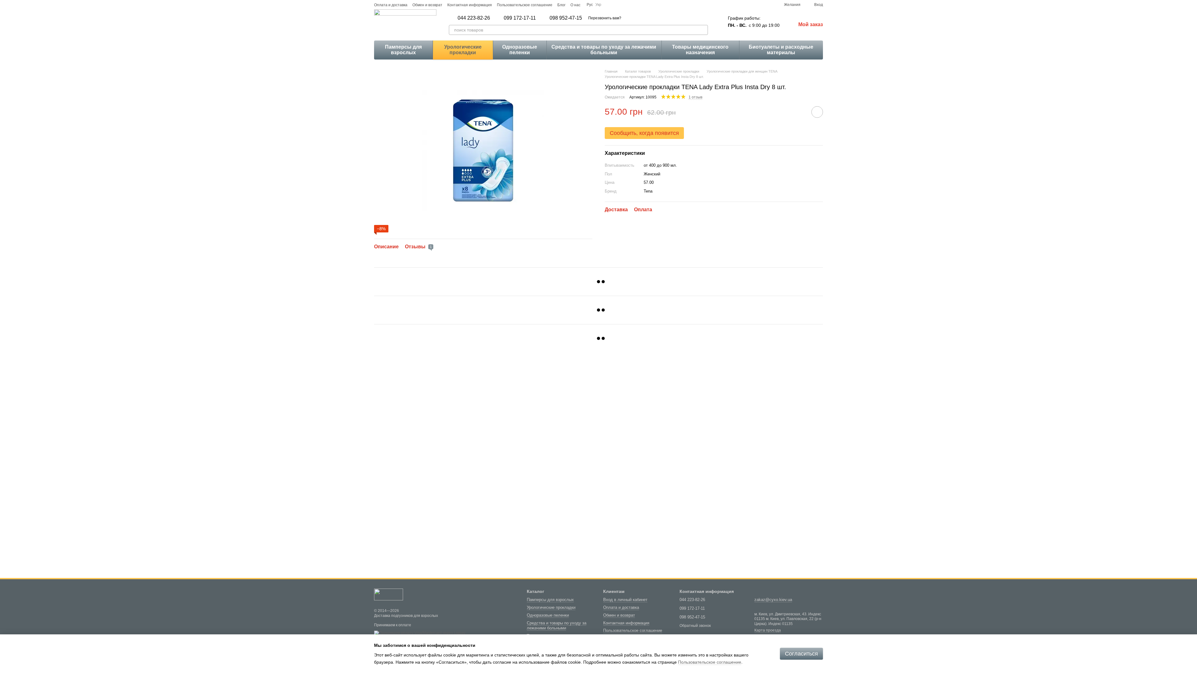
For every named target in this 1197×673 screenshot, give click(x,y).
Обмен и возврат (427, 5)
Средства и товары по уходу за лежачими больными (603, 49)
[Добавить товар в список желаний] (817, 112)
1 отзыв (695, 97)
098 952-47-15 (566, 18)
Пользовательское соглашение (524, 5)
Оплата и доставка (390, 5)
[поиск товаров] (703, 30)
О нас (575, 5)
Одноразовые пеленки (519, 49)
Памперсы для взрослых (403, 49)
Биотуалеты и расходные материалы (781, 49)
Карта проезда (767, 630)
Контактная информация (469, 5)
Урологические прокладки (463, 49)
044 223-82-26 (474, 18)
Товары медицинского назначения (700, 49)
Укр (598, 5)
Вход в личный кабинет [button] (625, 599)
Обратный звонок (695, 625)
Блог (561, 5)
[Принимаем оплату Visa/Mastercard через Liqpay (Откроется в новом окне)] (419, 633)
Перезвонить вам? (604, 18)
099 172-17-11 (520, 18)
